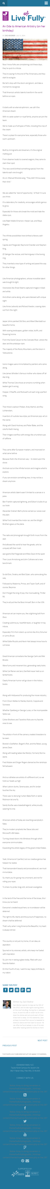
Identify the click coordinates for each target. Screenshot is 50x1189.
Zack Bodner (10, 36)
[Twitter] (25, 1121)
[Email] (27, 1161)
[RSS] (25, 1095)
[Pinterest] (22, 1161)
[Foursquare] (25, 1148)
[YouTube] (25, 1134)
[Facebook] (25, 1108)
